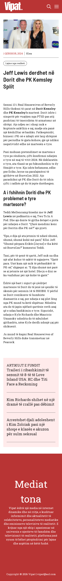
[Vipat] (13, 6)
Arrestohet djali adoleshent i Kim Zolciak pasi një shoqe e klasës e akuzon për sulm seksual (31, 426)
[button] (49, 6)
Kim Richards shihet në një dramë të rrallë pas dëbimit (31, 402)
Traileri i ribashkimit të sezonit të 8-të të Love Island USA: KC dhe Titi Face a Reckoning (28, 377)
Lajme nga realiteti (15, 63)
